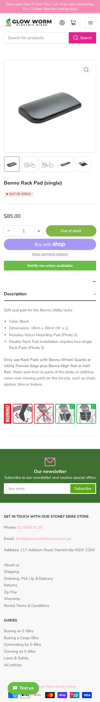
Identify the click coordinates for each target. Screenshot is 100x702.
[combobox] (50, 37)
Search (86, 37)
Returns (10, 585)
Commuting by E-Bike (22, 644)
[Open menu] (90, 22)
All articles (13, 664)
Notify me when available (50, 265)
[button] (50, 294)
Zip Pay (10, 592)
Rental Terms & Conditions (26, 605)
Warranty (12, 598)
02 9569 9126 (29, 527)
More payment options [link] (50, 254)
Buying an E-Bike (19, 630)
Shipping (11, 571)
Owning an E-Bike (20, 651)
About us (11, 565)
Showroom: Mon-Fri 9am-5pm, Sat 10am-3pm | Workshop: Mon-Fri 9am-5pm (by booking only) (50, 6)
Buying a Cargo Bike (21, 637)
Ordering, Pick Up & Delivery (28, 578)
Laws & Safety (16, 658)
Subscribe (82, 488)
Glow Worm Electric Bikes (56, 686)
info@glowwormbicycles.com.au (43, 538)
